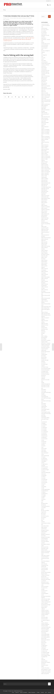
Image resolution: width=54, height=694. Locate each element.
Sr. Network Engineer (45, 620)
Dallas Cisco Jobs (44, 93)
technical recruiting (45, 628)
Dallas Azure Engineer (45, 85)
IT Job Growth (44, 448)
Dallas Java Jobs (44, 181)
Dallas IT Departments (45, 137)
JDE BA (42, 509)
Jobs (42, 520)
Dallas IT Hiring (44, 147)
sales (42, 585)
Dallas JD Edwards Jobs (45, 182)
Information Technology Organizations (44, 405)
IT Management (44, 459)
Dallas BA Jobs (44, 87)
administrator (44, 33)
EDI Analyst (43, 355)
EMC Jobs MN (43, 357)
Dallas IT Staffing (44, 178)
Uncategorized (44, 656)
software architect (45, 610)
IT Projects (43, 471)
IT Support (43, 496)
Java (42, 502)
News (42, 554)
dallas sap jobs (44, 242)
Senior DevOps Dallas (45, 599)
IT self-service (44, 481)
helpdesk (43, 378)
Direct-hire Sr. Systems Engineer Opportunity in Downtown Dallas (45, 345)
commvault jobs (44, 62)
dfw (42, 334)
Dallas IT (43, 125)
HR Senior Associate (45, 379)
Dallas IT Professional (45, 156)
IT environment (44, 438)
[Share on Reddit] (29, 97)
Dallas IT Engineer (44, 146)
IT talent (42, 497)
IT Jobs (42, 454)
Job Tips (42, 518)
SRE (42, 621)
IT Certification (44, 427)
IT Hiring (42, 444)
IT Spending (43, 486)
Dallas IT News (44, 153)
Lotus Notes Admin (45, 525)
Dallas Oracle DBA (44, 218)
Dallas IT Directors (44, 145)
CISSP (42, 59)
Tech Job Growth (44, 625)
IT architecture (44, 421)
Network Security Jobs (45, 551)
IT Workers (43, 499)
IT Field (42, 440)
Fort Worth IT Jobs (44, 367)
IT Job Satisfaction (44, 452)
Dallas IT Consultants (45, 130)
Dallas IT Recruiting (45, 167)
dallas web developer (45, 313)
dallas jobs (43, 194)
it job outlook (43, 451)
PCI (42, 559)
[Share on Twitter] (8, 97)
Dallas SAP (43, 240)
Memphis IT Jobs (44, 540)
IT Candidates (44, 424)
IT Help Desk (43, 441)
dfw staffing (43, 339)
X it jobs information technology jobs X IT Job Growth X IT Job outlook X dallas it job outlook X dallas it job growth (46, 670)
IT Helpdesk (43, 443)
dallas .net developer (45, 76)
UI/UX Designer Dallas (45, 655)
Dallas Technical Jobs (45, 277)
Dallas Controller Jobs (45, 104)
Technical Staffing (44, 630)
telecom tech (43, 642)
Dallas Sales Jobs (44, 239)
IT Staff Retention (44, 490)
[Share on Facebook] (5, 97)
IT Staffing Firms (44, 493)
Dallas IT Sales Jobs (45, 170)
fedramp (43, 361)
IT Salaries (43, 476)
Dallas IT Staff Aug (44, 174)
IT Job (42, 447)
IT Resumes (43, 474)
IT (41, 420)
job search (43, 514)
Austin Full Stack (44, 46)
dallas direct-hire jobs (45, 116)
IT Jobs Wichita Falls (45, 455)
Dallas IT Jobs (44, 150)
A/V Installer (43, 31)
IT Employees (44, 437)
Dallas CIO (43, 90)
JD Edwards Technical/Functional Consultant (45, 506)
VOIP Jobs (43, 659)
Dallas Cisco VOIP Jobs (45, 94)
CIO (42, 53)
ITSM (42, 500)
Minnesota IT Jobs (44, 547)
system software (44, 623)
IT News (42, 462)
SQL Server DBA (44, 617)
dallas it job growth (45, 149)
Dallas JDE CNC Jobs (45, 188)
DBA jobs (43, 330)
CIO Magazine (44, 55)
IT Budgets (43, 423)
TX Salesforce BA (44, 649)
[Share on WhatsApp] (12, 97)
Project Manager (44, 568)
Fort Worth (43, 362)
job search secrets (45, 516)
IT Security (43, 478)
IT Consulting (43, 430)
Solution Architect (44, 614)
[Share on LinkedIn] (19, 97)
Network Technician (45, 552)
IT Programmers (44, 468)
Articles (42, 42)
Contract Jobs (44, 69)
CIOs (42, 56)
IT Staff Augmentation (45, 489)
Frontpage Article (44, 371)
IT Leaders (43, 457)
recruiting (43, 571)
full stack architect (44, 372)
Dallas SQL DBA (44, 256)
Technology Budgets (45, 634)
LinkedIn (43, 521)
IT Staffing (43, 492)
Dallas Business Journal (46, 88)
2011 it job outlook (44, 29)
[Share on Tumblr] (22, 97)
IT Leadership (44, 458)
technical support (44, 631)
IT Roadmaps (43, 475)
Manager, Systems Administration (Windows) (45, 532)
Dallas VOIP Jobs (44, 312)
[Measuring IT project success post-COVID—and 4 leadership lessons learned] (1, 347)
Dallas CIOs (43, 91)
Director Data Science (45, 351)
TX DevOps (43, 648)
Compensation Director (46, 63)
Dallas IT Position (44, 154)
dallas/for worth (44, 323)
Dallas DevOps (44, 112)
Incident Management (45, 384)
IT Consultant (43, 429)
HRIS (42, 381)
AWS (42, 49)
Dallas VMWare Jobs (45, 308)
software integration (45, 613)
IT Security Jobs (44, 479)
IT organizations (44, 464)
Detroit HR (43, 332)
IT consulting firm (44, 431)
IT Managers (43, 461)
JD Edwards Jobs (44, 503)
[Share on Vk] (26, 97)
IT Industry (43, 445)
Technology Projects (45, 635)
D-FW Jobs (43, 74)
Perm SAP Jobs (44, 564)
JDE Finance (43, 513)
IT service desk (44, 482)
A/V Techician (44, 32)
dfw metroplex (44, 337)
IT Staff (42, 488)
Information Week (44, 419)
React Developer (44, 569)
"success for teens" (45, 24)
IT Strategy (43, 495)
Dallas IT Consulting (45, 132)
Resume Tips (43, 576)
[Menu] (50, 5)
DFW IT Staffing (44, 336)
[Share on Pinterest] (15, 97)
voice (42, 658)
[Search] (47, 5)
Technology (43, 632)
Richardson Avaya (45, 578)
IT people (43, 465)
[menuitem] (47, 5)
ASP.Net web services (45, 43)
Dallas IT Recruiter (44, 166)
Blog (4, 10)
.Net (42, 26)
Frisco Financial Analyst (45, 368)
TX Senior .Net (44, 651)
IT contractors (44, 433)
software (43, 608)
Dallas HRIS (43, 121)
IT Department (44, 434)
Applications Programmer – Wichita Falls (45, 39)
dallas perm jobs (44, 230)
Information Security (45, 385)
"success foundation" (45, 25)
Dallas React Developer (46, 237)
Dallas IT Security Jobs (45, 171)
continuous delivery (45, 64)
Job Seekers (43, 517)
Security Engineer (44, 593)
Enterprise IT (43, 358)
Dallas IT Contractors (45, 136)
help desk (43, 376)
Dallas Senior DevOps (45, 246)
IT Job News (43, 450)
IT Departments (44, 436)
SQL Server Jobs (44, 618)
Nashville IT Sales (44, 548)
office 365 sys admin (45, 555)
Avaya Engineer (44, 47)
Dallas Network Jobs (45, 213)
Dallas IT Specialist (45, 173)
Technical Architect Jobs (46, 627)
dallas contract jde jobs (46, 100)
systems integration (45, 624)
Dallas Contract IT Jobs (45, 95)
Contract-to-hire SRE (45, 73)
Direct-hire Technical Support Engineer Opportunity (45, 349)
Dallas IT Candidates (45, 129)
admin (8, 19)
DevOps (43, 333)
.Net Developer (44, 28)
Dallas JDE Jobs (44, 190)
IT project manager (45, 469)
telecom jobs (43, 638)
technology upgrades (45, 637)
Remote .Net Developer (46, 572)
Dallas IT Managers (45, 152)
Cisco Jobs (43, 57)
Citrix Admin (43, 60)
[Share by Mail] (33, 97)
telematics (43, 644)
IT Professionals (44, 466)
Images (42, 382)
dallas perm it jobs (45, 229)
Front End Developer (45, 369)
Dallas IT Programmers (45, 157)
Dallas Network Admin (45, 198)
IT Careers (43, 426)
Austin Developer (44, 45)
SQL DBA (43, 615)
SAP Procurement (44, 586)
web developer (44, 660)
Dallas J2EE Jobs (44, 180)
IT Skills (42, 485)
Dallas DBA (43, 108)
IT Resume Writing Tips (45, 472)
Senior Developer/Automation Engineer (45, 596)
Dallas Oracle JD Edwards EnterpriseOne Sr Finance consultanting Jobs (45, 222)
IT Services (43, 483)
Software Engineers (45, 611)
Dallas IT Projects (44, 164)
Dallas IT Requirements (46, 168)
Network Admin (44, 549)
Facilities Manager (44, 360)
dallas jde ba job (44, 184)
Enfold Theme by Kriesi (18, 690)
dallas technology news (46, 306)
